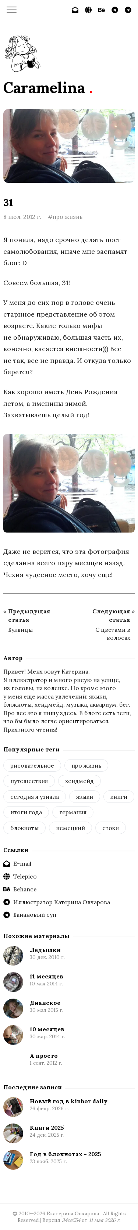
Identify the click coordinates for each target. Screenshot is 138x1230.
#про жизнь (65, 216)
